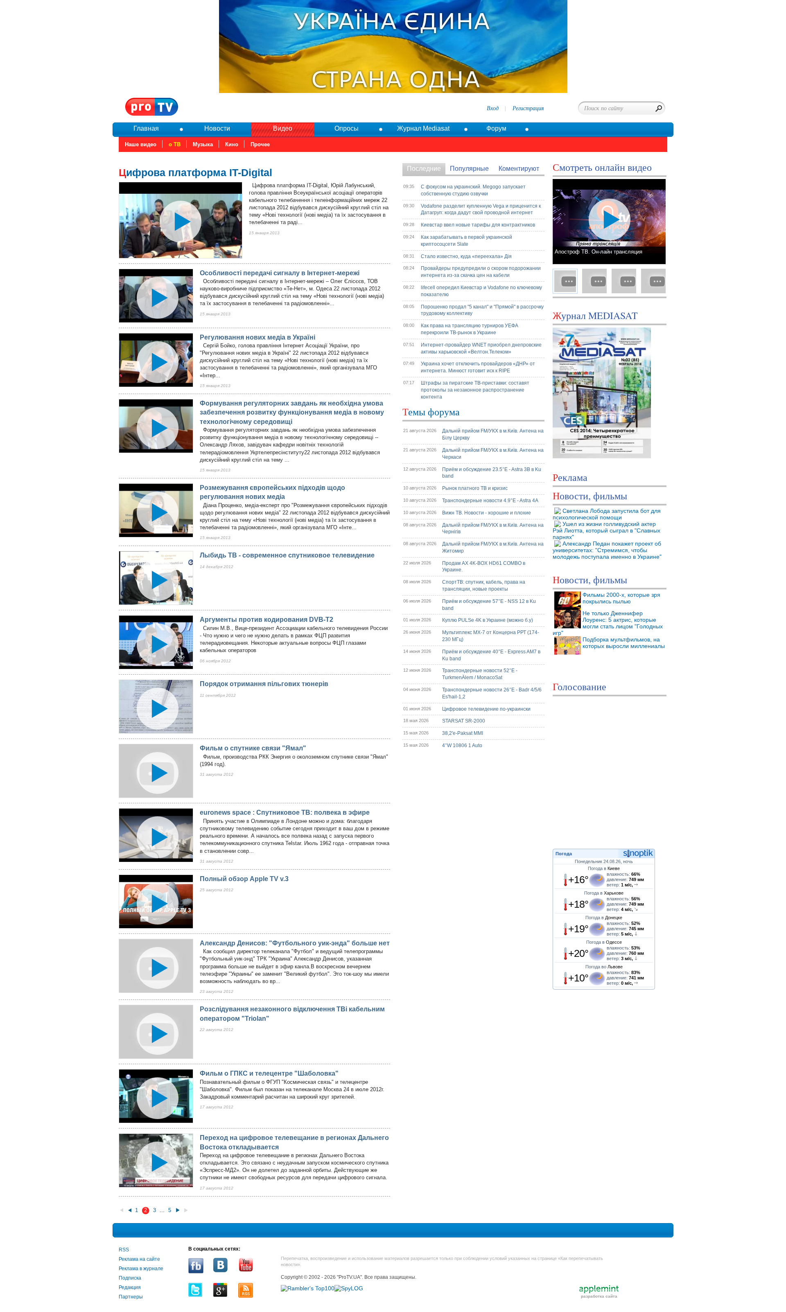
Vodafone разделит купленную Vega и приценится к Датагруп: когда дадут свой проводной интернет (481, 209)
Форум (496, 128)
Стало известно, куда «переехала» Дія (466, 256)
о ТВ (175, 144)
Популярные (469, 168)
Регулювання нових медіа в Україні (257, 337)
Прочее (260, 144)
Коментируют (519, 168)
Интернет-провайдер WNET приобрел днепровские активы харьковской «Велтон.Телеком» (481, 348)
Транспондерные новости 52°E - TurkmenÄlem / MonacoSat (479, 674)
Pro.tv (152, 107)
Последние (424, 168)
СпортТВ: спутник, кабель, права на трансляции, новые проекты (483, 585)
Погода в (604, 868)
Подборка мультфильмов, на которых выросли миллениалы (624, 642)
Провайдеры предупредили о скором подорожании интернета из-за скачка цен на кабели (481, 271)
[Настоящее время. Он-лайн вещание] (653, 281)
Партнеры (131, 1297)
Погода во (604, 966)
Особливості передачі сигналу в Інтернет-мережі (279, 273)
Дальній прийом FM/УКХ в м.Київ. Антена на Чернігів (493, 528)
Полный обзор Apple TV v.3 (244, 878)
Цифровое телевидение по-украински (486, 709)
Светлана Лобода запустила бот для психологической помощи (607, 514)
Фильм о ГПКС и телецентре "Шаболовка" (269, 1073)
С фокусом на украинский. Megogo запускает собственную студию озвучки (473, 190)
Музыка (203, 144)
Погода (564, 853)
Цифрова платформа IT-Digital (195, 172)
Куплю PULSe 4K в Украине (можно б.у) (487, 620)
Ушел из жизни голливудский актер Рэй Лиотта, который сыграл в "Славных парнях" (606, 530)
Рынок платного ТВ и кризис (475, 488)
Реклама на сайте (139, 1259)
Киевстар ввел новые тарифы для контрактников (478, 225)
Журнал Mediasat (423, 128)
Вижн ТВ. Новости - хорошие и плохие (486, 513)
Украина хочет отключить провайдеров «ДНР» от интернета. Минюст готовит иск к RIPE (478, 367)
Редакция (130, 1287)
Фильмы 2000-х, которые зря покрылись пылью (621, 598)
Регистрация (528, 108)
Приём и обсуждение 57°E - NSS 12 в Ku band (489, 604)
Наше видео (140, 144)
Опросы (346, 128)
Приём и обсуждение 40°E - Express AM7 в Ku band (491, 655)
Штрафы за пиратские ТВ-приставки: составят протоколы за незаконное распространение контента (475, 390)
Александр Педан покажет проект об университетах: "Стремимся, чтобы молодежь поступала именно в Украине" (607, 550)
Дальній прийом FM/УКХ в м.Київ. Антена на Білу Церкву (493, 434)
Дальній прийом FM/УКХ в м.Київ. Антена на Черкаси (493, 453)
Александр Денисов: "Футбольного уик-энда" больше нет (295, 943)
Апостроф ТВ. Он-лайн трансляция (598, 252)
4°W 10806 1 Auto (462, 745)
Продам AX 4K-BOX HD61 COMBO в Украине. (483, 566)
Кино (231, 144)
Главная (146, 128)
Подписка (130, 1278)
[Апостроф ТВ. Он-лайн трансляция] (565, 281)
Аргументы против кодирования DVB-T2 (266, 619)
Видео (282, 128)
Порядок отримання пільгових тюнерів (264, 683)
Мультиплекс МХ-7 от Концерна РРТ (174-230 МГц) (490, 636)
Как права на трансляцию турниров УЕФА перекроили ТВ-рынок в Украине (469, 329)
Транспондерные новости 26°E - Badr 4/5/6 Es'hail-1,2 (492, 693)
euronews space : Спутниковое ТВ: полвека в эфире (285, 812)
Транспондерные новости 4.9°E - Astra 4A (490, 500)
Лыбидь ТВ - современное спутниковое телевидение (287, 555)
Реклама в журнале (141, 1268)
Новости (217, 128)
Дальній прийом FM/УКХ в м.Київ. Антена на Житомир (493, 547)
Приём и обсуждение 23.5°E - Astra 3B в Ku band (491, 473)
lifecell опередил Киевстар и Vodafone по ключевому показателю (481, 291)
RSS (124, 1250)
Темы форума (431, 411)
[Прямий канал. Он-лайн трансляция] (594, 281)
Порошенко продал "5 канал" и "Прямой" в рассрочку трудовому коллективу (482, 310)
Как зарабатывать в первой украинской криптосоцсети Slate (466, 240)
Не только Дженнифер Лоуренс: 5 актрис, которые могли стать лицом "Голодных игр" (608, 623)
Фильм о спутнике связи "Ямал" (253, 748)
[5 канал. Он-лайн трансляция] (624, 281)
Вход (493, 108)
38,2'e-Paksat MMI (462, 733)
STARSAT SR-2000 (463, 721)
